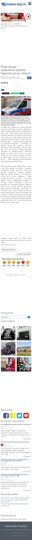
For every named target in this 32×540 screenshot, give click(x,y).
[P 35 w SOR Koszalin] (23, 333)
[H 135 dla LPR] (23, 348)
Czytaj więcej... (27, 439)
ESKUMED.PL (7, 535)
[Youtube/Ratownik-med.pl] (26, 416)
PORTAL (9, 529)
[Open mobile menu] (29, 3)
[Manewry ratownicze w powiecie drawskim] (23, 364)
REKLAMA (3, 529)
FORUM (29, 529)
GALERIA (23, 529)
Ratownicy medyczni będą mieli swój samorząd (15, 442)
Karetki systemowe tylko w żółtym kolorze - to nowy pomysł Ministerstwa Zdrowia (15, 460)
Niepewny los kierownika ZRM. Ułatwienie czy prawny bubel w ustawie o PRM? (15, 475)
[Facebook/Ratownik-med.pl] (6, 416)
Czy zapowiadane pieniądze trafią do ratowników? (16, 424)
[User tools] (29, 78)
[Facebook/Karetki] (13, 416)
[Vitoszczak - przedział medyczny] (8, 333)
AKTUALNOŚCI (16, 529)
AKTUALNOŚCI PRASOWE (12, 77)
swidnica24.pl (12, 244)
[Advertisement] (16, 46)
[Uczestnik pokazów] (8, 364)
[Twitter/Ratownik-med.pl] (19, 416)
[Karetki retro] (8, 348)
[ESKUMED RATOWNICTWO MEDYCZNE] (16, 17)
